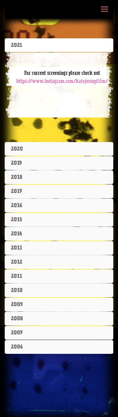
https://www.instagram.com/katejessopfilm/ (62, 81)
